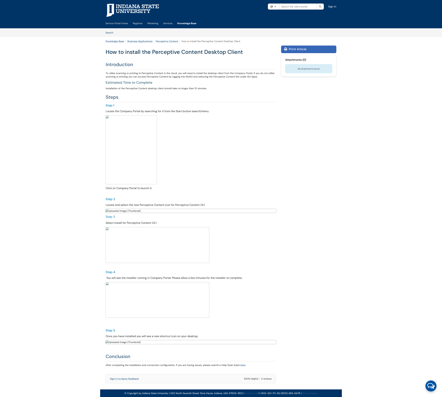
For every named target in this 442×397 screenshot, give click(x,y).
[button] (430, 385)
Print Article (297, 49)
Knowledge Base (186, 23)
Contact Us (251, 393)
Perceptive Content (167, 41)
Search (110, 32)
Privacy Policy (310, 393)
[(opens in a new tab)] (133, 10)
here (242, 365)
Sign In (332, 6)
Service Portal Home (116, 23)
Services (167, 23)
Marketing (152, 23)
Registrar (138, 23)
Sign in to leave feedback (124, 378)
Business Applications (139, 41)
